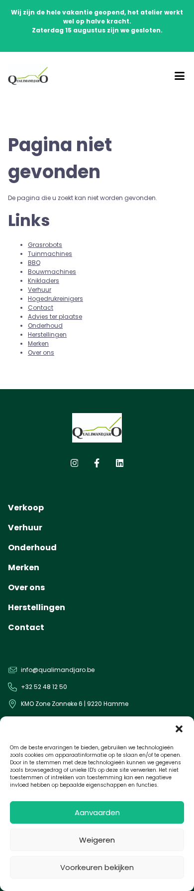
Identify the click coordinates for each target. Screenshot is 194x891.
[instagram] (75, 465)
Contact (40, 307)
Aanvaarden (97, 812)
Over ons (41, 352)
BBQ (34, 262)
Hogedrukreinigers (55, 298)
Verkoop (26, 507)
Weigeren (97, 840)
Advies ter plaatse (55, 316)
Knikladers (43, 280)
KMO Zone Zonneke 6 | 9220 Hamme (74, 703)
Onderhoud (45, 325)
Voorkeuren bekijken (97, 867)
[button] (179, 729)
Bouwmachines (52, 271)
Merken (38, 343)
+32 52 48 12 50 (44, 686)
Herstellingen (47, 334)
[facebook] (96, 465)
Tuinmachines (50, 253)
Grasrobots (45, 244)
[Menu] (179, 75)
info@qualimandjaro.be (58, 670)
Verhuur (39, 289)
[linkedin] (120, 465)
